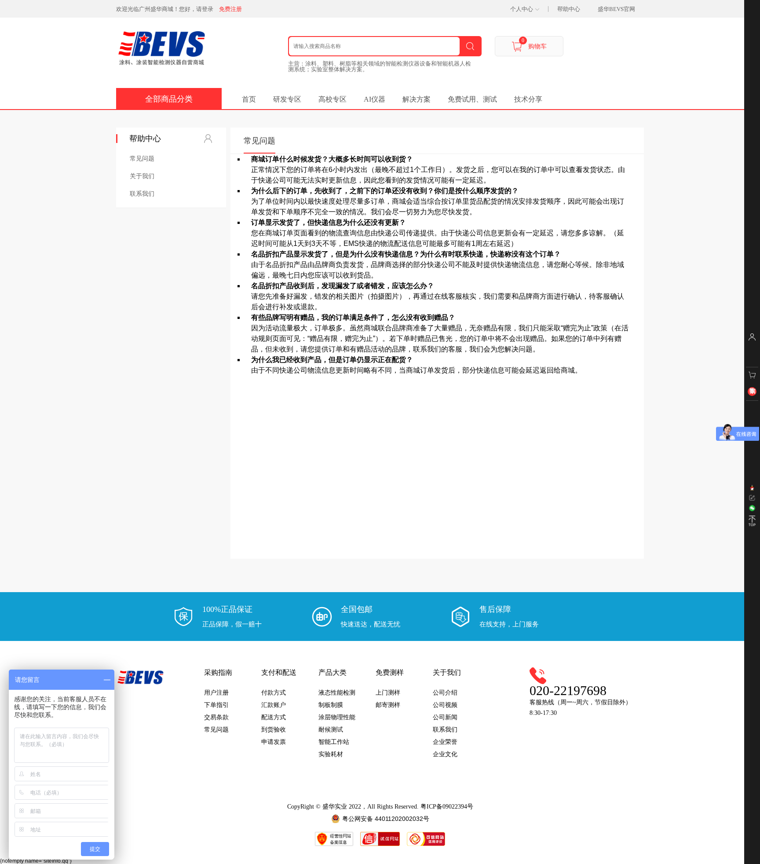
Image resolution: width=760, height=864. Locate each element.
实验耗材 (330, 754)
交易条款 (216, 717)
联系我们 (142, 193)
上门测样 (388, 692)
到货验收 (273, 729)
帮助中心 (568, 9)
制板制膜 (330, 705)
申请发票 (273, 742)
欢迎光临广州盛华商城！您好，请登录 (164, 9)
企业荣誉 (445, 742)
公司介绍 (445, 692)
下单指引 (216, 705)
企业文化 (445, 754)
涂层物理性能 (336, 717)
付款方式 (273, 692)
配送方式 (273, 717)
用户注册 (216, 692)
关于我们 (142, 175)
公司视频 (445, 705)
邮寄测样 (388, 705)
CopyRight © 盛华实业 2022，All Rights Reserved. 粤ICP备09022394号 (380, 806)
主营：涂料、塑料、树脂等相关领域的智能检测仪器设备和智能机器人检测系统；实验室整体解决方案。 (379, 66)
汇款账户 (273, 705)
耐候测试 (330, 729)
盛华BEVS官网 (616, 9)
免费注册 (230, 9)
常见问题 (142, 158)
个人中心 (521, 9)
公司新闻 (445, 717)
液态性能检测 (336, 692)
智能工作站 (333, 742)
